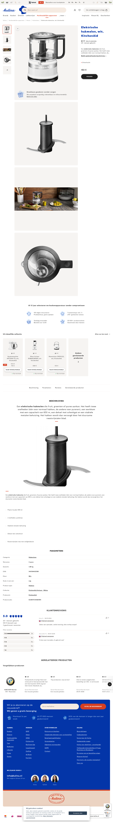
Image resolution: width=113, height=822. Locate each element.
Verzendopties (49, 741)
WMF (27, 731)
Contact (47, 751)
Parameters (46, 388)
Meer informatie (48, 816)
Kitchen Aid (30, 741)
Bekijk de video (32, 96)
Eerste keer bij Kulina (84, 738)
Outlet (9, 756)
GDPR (47, 748)
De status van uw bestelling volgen (88, 753)
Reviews (58, 388)
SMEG (28, 738)
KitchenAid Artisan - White (38, 590)
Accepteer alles (77, 813)
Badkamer (10, 746)
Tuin (8, 743)
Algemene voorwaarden (53, 744)
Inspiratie (85, 15)
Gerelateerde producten (74, 388)
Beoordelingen (82, 731)
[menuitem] (5, 16)
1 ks (30, 581)
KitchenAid (33, 595)
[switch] (107, 816)
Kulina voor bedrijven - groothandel (89, 744)
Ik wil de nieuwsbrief (93, 706)
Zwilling (28, 751)
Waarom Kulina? (82, 756)
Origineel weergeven (47, 621)
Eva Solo (29, 758)
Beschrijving (33, 388)
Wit (30, 576)
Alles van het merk (101, 334)
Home (9, 753)
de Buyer (29, 754)
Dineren (9, 734)
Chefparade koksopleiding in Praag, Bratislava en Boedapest (89, 749)
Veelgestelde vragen (83, 741)
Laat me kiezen (30, 817)
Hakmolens (32, 557)
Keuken (9, 731)
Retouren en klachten (52, 731)
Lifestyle (10, 750)
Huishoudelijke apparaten (12, 739)
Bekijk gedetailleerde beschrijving (93, 56)
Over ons (80, 763)
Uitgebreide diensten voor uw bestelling (58, 734)
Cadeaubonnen (82, 734)
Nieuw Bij (95, 15)
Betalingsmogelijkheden (53, 738)
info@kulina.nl (14, 776)
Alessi (28, 734)
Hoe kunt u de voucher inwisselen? (88, 760)
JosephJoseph (30, 748)
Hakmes (31, 585)
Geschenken (105, 15)
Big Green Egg (30, 744)
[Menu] (110, 804)
